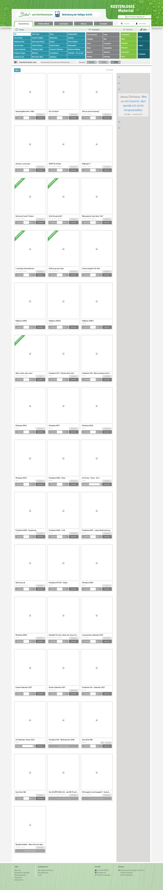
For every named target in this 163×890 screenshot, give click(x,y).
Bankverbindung (20, 875)
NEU (17, 70)
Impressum (18, 877)
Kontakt (103, 23)
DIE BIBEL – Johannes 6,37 (133, 114)
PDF (40, 376)
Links (40, 875)
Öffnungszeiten (43, 873)
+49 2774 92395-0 (103, 870)
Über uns (18, 870)
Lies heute (63, 23)
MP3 (102, 742)
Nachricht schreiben (104, 875)
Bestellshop (23, 23)
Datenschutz (19, 880)
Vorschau (40, 114)
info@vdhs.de (101, 873)
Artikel (136, 17)
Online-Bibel (43, 23)
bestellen (40, 117)
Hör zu (83, 23)
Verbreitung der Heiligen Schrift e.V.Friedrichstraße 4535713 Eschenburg (132, 872)
